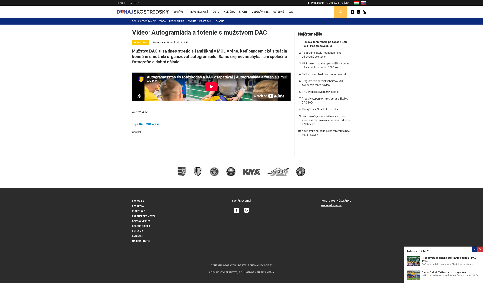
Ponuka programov (144, 21)
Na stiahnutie (141, 241)
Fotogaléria (176, 21)
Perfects (138, 201)
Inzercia (134, 3)
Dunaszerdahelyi (352, 12)
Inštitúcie (138, 211)
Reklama (137, 231)
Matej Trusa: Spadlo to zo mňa (320, 109)
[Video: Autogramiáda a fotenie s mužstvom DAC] (363, 3)
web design (253, 272)
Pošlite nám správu (199, 21)
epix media (267, 272)
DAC (142, 124)
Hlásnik (121, 3)
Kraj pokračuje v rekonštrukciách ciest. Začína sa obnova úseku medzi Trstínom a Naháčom (326, 120)
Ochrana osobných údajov (228, 265)
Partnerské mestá (143, 216)
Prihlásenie (317, 2)
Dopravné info (141, 221)
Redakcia (138, 206)
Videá (162, 21)
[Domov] (143, 12)
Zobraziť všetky (331, 205)
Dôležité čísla (141, 226)
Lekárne (219, 21)
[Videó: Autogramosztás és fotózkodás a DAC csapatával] (356, 3)
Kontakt (137, 236)
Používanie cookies (260, 265)
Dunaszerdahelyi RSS (364, 12)
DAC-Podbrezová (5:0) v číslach (320, 91)
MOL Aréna (152, 124)
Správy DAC (141, 42)
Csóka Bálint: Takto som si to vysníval (444, 272)
